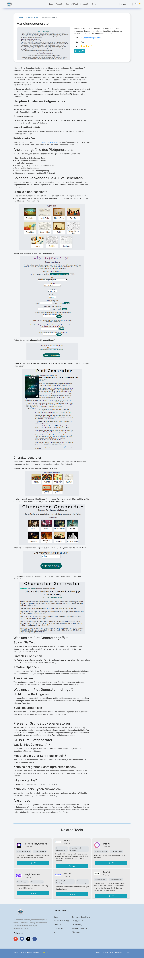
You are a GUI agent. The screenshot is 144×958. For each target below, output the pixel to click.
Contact (128, 952)
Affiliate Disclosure (79, 928)
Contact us (58, 928)
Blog (94, 4)
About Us (59, 4)
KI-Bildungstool (32, 17)
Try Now (78, 51)
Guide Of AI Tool (45, 952)
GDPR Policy (77, 925)
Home (50, 4)
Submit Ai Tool (72, 4)
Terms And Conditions (81, 917)
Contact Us (84, 4)
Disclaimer (76, 932)
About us (57, 925)
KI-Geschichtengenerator (90, 38)
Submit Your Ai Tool (61, 921)
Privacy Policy (77, 921)
